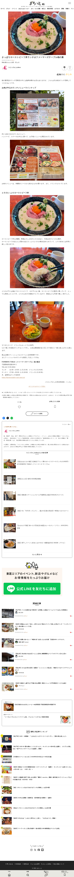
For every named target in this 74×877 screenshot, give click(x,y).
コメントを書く (38, 413)
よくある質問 (36, 864)
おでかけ (57, 8)
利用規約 (18, 864)
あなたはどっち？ (24, 8)
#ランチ (17, 62)
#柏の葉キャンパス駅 (8, 62)
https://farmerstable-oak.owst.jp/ (13, 377)
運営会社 (26, 864)
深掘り (68, 8)
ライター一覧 (65, 424)
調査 (62, 8)
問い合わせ (10, 864)
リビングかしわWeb (14, 67)
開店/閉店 (50, 8)
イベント (14, 8)
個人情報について (59, 864)
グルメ (8, 8)
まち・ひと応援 (35, 8)
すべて (3, 8)
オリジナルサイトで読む (37, 386)
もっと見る (36, 554)
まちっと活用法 (46, 864)
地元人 (44, 8)
